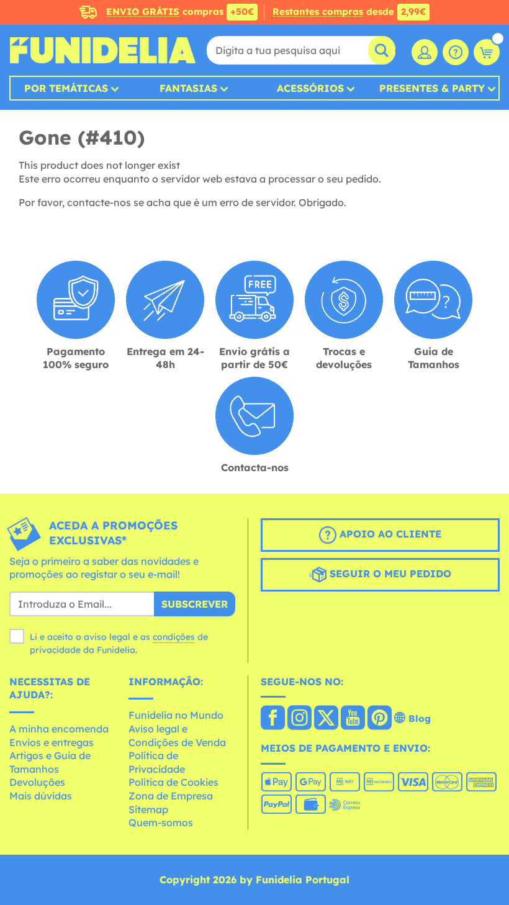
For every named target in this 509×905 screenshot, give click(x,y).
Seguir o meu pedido (389, 573)
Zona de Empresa (170, 796)
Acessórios (310, 88)
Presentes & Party (432, 88)
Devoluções (37, 782)
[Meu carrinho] (487, 52)
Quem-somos (160, 822)
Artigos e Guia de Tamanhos (50, 762)
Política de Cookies (173, 782)
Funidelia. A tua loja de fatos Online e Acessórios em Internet (102, 50)
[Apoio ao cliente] (456, 52)
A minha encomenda (59, 729)
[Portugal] (273, 718)
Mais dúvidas (40, 796)
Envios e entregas (51, 742)
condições (174, 636)
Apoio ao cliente (388, 534)
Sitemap (148, 809)
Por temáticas (66, 88)
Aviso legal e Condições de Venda (177, 736)
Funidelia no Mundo (175, 715)
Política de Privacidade (156, 762)
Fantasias (188, 88)
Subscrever (194, 604)
